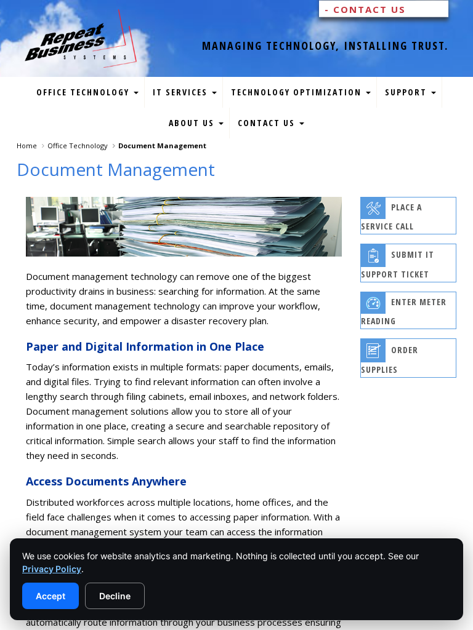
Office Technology (84, 92)
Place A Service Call (391, 217)
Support (407, 92)
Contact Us (268, 123)
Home (27, 145)
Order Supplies (389, 359)
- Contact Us (365, 9)
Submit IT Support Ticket (397, 265)
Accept (50, 596)
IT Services (182, 92)
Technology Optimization (298, 92)
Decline (115, 596)
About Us (193, 123)
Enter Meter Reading (404, 312)
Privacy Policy (51, 569)
